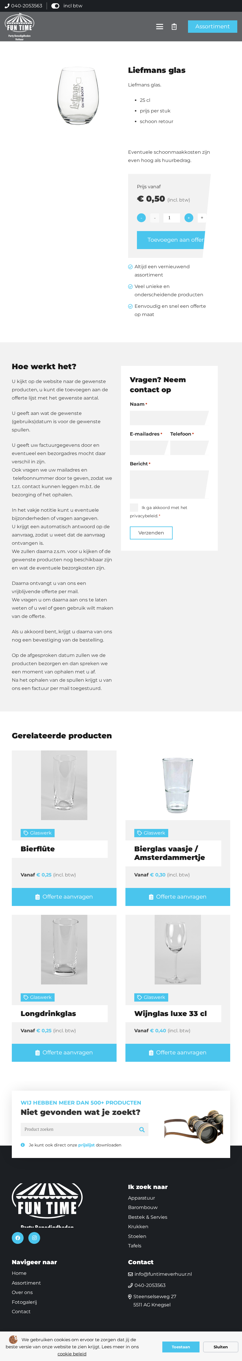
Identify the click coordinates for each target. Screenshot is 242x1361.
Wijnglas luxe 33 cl (170, 1013)
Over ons (22, 1292)
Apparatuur (141, 1198)
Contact (21, 1311)
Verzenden (151, 533)
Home (19, 1273)
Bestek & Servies (147, 1217)
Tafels (134, 1246)
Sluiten (221, 1346)
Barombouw (143, 1207)
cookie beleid (72, 1354)
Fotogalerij (24, 1302)
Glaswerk (41, 833)
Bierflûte (38, 849)
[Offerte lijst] (174, 26)
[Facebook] (18, 1238)
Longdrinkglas (48, 1013)
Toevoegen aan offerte (179, 239)
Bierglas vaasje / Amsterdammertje (169, 853)
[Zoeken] (142, 1129)
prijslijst (86, 1145)
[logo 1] (19, 26)
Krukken (138, 1226)
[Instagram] (34, 1238)
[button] (160, 26)
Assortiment (26, 1283)
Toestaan (181, 1346)
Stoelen (137, 1236)
